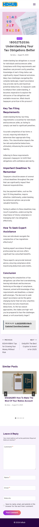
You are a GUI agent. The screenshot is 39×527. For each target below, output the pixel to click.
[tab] (15, 418)
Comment (8, 447)
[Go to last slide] (5, 393)
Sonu (14, 55)
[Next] (33, 393)
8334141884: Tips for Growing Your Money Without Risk (9, 346)
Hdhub (19, 38)
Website (7, 498)
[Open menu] (34, 4)
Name (7, 477)
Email (7, 488)
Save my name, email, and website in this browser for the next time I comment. (20, 505)
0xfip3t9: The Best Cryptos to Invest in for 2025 (29, 345)
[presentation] (19, 382)
